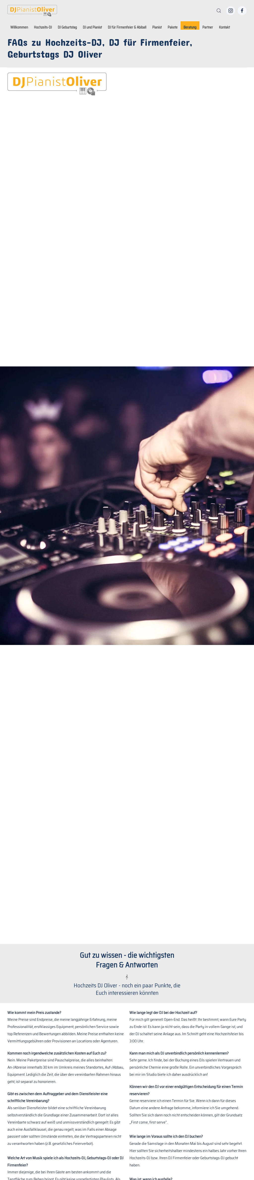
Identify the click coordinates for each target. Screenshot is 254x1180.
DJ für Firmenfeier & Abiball (127, 27)
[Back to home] (32, 10)
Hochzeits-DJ (43, 27)
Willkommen (19, 27)
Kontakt (224, 27)
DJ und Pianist (92, 27)
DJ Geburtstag (67, 27)
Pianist (157, 27)
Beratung (190, 27)
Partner (207, 27)
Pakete (173, 27)
